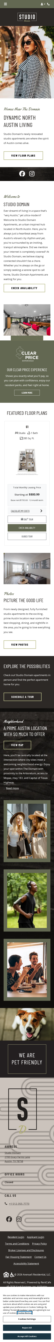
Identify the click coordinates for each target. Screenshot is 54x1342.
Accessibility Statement (26, 1263)
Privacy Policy (39, 1243)
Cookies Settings (27, 1319)
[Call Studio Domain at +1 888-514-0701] (48, 4)
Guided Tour (30, 536)
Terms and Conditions (17, 1243)
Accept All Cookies (27, 1336)
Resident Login (16, 1237)
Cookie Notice (25, 1313)
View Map (17, 745)
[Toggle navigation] (5, 4)
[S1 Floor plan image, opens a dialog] (27, 461)
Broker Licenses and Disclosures (26, 1250)
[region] (27, 1314)
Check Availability (24, 288)
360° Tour (34, 519)
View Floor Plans (23, 155)
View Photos (19, 644)
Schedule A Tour (22, 696)
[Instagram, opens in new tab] (31, 174)
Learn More (27, 392)
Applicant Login (35, 1237)
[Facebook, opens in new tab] (22, 174)
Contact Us (40, 1257)
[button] (43, 4)
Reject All (27, 1327)
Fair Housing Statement (19, 1257)
